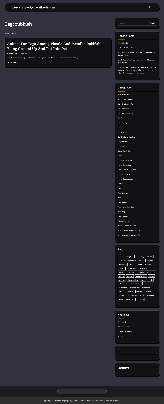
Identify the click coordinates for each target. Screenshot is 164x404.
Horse (120, 155)
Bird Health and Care (126, 104)
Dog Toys (121, 146)
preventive (123, 287)
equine (141, 272)
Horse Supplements (125, 179)
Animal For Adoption (126, 99)
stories (121, 295)
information (133, 280)
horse (151, 276)
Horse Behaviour (124, 165)
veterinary (130, 299)
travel (121, 299)
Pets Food (122, 198)
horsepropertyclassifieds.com (33, 7)
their (142, 295)
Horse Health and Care (127, 169)
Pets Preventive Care (126, 207)
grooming (151, 272)
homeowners (141, 276)
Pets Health (122, 202)
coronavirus (132, 268)
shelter (139, 291)
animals (122, 260)
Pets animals (123, 43)
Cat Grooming (123, 118)
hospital (122, 280)
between (122, 264)
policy (146, 284)
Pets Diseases (123, 193)
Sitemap (121, 336)
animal (149, 257)
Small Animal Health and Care (129, 230)
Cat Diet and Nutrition (127, 113)
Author (11, 54)
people (137, 284)
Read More (12, 63)
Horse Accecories (125, 160)
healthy (130, 276)
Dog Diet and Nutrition (127, 137)
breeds (131, 264)
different (122, 272)
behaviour (132, 260)
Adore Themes (114, 400)
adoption (130, 257)
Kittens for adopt (124, 184)
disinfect (132, 272)
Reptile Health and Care (127, 226)
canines (148, 264)
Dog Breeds (122, 132)
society (148, 291)
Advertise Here (124, 327)
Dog (119, 127)
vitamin (141, 299)
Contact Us (122, 322)
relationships (147, 287)
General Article (124, 151)
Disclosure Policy (125, 331)
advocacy (140, 257)
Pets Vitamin (123, 216)
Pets (119, 188)
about (121, 257)
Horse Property (124, 174)
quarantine (134, 287)
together (150, 295)
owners (129, 284)
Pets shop (121, 212)
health (121, 276)
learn (143, 280)
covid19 (143, 268)
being (141, 260)
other (121, 284)
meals (150, 280)
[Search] (150, 7)
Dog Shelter (122, 141)
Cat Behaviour (123, 109)
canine (139, 264)
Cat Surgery (122, 123)
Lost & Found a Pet (125, 48)
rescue (121, 291)
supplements (132, 295)
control (122, 268)
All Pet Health (123, 95)
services (130, 291)
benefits (149, 260)
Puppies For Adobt (125, 221)
